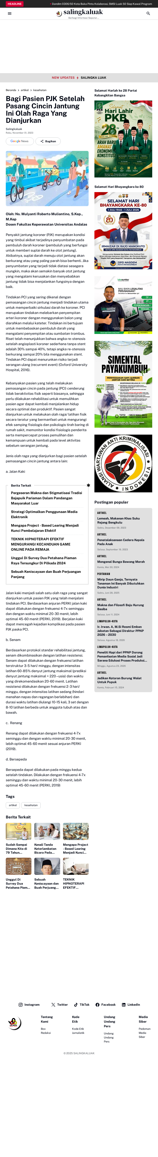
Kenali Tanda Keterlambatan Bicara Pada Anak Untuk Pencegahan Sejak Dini (45, 849)
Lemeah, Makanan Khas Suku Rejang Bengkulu (118, 520)
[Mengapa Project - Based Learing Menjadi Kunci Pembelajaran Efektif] (76, 831)
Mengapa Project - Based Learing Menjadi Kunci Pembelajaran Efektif (45, 528)
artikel (13, 805)
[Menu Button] (9, 13)
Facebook (108, 1004)
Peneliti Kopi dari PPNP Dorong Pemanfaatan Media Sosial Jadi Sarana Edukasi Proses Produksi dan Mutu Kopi (120, 657)
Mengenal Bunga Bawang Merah (121, 562)
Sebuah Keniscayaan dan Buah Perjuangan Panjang (46, 574)
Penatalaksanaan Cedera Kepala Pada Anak (120, 542)
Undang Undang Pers (109, 1037)
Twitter (62, 1004)
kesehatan (31, 805)
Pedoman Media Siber (144, 1032)
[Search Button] (148, 13)
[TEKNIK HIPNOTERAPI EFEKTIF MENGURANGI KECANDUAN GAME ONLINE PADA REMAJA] (76, 866)
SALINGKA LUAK (93, 77)
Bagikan (50, 141)
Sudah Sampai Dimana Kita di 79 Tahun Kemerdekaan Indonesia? (16, 849)
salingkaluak (83, 11)
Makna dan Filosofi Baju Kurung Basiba (120, 607)
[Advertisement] (79, 27)
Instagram (32, 1004)
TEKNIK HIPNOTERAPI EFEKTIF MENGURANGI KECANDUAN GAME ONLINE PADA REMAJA (40, 544)
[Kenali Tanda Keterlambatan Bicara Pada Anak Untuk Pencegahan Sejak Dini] (47, 831)
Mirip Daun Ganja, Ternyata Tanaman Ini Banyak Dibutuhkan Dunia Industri (120, 583)
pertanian (103, 574)
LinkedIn (134, 1004)
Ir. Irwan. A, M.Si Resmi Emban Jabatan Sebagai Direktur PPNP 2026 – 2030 (120, 631)
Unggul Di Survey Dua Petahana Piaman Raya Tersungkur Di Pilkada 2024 (43, 560)
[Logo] (14, 1023)
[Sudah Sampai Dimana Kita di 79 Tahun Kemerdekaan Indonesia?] (18, 831)
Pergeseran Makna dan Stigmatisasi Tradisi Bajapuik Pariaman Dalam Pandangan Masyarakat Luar (46, 498)
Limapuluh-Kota (107, 621)
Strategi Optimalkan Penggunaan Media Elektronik (44, 514)
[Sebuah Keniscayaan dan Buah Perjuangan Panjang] (47, 866)
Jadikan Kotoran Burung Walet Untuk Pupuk (119, 680)
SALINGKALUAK (84, 1053)
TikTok (84, 1004)
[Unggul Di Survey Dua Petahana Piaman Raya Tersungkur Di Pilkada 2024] (18, 866)
